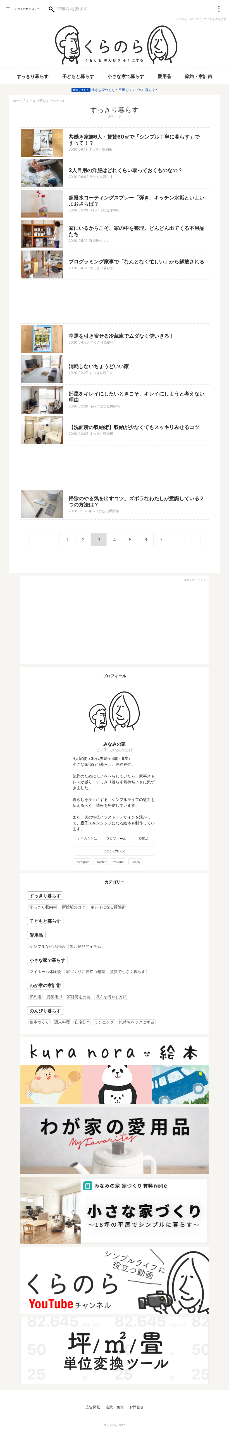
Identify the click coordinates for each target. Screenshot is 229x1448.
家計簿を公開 (78, 996)
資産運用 (54, 996)
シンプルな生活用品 (47, 946)
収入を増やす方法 (111, 996)
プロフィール (116, 838)
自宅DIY (82, 1022)
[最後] (193, 539)
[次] (177, 539)
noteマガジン (114, 851)
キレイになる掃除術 (108, 907)
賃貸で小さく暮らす (127, 971)
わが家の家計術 (45, 985)
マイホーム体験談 (45, 971)
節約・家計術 (198, 76)
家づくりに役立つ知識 (85, 971)
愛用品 (164, 76)
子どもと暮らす (78, 76)
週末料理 (62, 1022)
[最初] (36, 539)
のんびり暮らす (45, 1010)
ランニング (104, 1022)
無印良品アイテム (85, 946)
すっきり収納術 (43, 907)
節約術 (35, 996)
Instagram (82, 861)
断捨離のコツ (73, 907)
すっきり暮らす (33, 76)
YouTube (118, 861)
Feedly (136, 861)
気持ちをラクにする (136, 1022)
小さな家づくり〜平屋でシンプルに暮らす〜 (125, 90)
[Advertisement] (114, 301)
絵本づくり (39, 1022)
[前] (52, 539)
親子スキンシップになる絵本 (105, 822)
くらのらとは (87, 838)
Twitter (101, 861)
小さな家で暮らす (126, 76)
